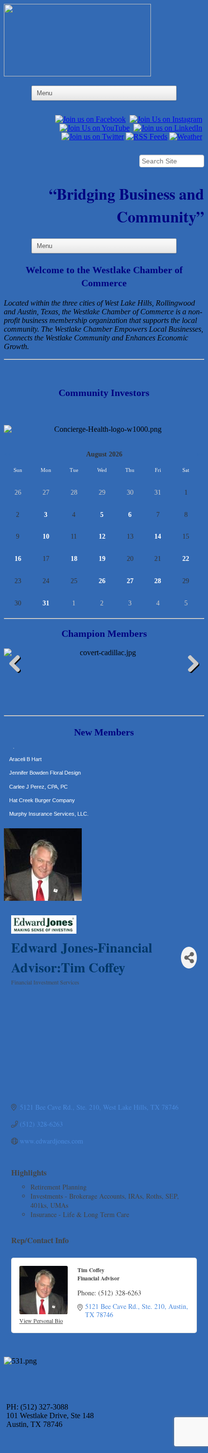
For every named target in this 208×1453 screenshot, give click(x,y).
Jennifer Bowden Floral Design (45, 766)
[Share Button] (189, 958)
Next (189, 665)
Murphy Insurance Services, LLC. (49, 807)
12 (102, 536)
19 (102, 558)
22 (185, 558)
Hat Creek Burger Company (42, 794)
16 (18, 558)
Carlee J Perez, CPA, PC (38, 780)
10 (46, 536)
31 (46, 603)
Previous (18, 665)
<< (8, 454)
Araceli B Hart (25, 753)
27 (130, 581)
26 (102, 581)
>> (200, 454)
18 (74, 558)
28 (157, 581)
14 (157, 536)
